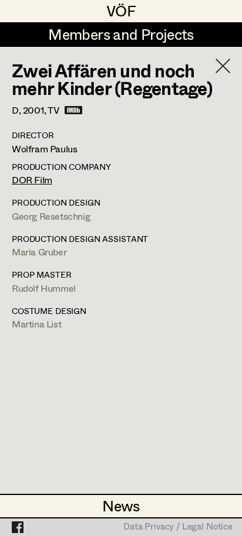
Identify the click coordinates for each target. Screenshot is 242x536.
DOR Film (32, 179)
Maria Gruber (39, 251)
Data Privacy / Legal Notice (178, 527)
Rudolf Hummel (44, 288)
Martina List (36, 323)
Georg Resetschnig (51, 216)
